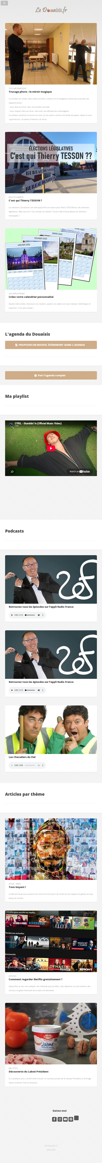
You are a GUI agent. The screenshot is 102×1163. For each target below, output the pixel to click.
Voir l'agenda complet (52, 375)
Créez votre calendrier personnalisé (31, 297)
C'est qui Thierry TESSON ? (25, 200)
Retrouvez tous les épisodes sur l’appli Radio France (41, 606)
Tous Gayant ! (17, 887)
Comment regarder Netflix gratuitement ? (35, 979)
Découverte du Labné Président (29, 1071)
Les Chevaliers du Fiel (22, 757)
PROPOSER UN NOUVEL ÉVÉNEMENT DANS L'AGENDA (52, 345)
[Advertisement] (51, 496)
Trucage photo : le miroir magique (30, 91)
